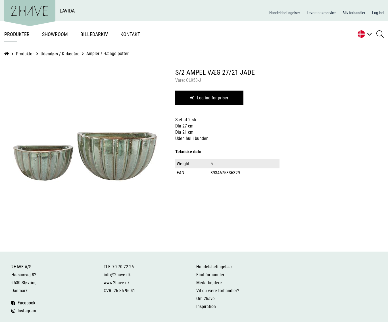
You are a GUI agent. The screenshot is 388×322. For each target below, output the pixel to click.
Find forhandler (210, 274)
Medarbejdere (209, 282)
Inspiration (206, 306)
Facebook (25, 303)
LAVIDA (67, 11)
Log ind (378, 13)
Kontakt (130, 34)
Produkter (17, 34)
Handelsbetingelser (284, 13)
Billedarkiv (94, 34)
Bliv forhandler (354, 13)
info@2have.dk (117, 274)
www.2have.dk (117, 282)
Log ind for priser (212, 98)
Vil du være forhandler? (217, 290)
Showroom (55, 34)
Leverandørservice (321, 13)
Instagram (25, 310)
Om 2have (205, 298)
